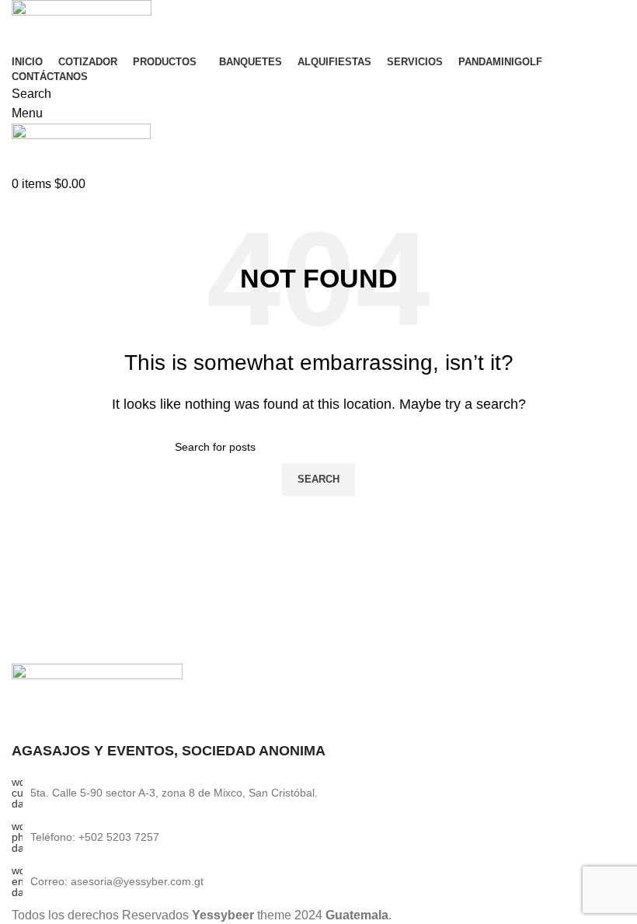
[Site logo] (81, 24)
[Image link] (97, 693)
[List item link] (318, 837)
